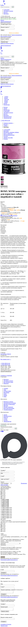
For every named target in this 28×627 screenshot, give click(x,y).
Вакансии (6, 383)
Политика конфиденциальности (9, 372)
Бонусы (5, 12)
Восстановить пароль (6, 36)
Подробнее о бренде (6, 354)
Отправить (3, 572)
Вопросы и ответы (8, 401)
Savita (5, 394)
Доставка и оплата (8, 11)
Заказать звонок (5, 611)
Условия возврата (8, 409)
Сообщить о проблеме (6, 375)
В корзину (14, 215)
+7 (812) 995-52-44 (5, 16)
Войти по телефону (14, 32)
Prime (5, 396)
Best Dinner (6, 392)
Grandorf (6, 388)
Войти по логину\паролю (7, 43)
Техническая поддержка (10, 403)
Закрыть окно (4, 625)
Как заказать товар (8, 382)
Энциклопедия (7, 118)
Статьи (5, 418)
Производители (8, 116)
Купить (2, 557)
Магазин (6, 405)
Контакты (6, 13)
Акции (5, 108)
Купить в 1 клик (6, 215)
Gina (5, 389)
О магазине (6, 9)
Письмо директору (8, 407)
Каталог (6, 107)
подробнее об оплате (6, 624)
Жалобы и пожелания (9, 404)
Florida (5, 395)
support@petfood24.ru (6, 371)
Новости (6, 417)
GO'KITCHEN (7, 391)
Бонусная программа (9, 408)
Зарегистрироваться (17, 35)
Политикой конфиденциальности (9, 559)
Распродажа (7, 110)
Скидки (6, 420)
